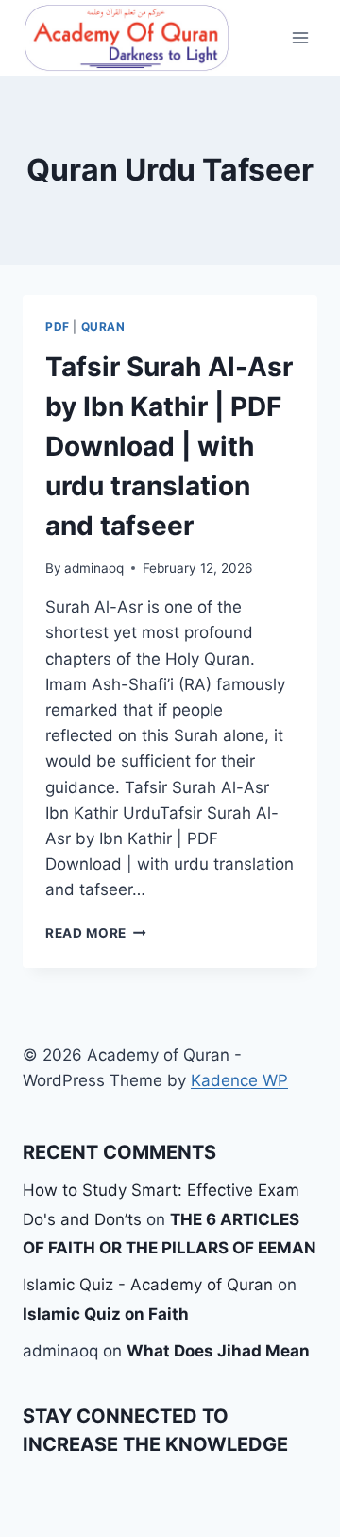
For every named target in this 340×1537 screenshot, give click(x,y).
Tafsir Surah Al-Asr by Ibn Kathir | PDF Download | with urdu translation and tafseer (169, 446)
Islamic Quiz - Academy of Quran (148, 1284)
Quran (103, 326)
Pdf (57, 326)
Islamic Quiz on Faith (106, 1313)
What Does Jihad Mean (218, 1350)
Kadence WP (239, 1080)
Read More (95, 933)
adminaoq (94, 568)
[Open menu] (299, 37)
